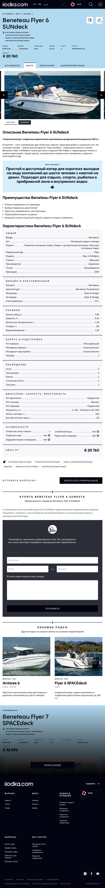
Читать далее (52, 765)
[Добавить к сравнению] (99, 20)
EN (34, 4)
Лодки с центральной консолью (19, 38)
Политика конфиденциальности (45, 884)
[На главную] (15, 4)
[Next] (104, 95)
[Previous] (0, 95)
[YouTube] (97, 873)
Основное (12, 65)
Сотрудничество (52, 879)
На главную (8, 14)
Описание (47, 65)
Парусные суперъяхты (64, 815)
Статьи (7, 804)
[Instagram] (85, 873)
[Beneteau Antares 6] (26, 656)
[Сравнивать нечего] (63, 4)
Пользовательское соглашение (17, 884)
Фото (30, 65)
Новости (8, 800)
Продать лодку (10, 848)
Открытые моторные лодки (17, 35)
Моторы (27, 14)
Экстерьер (11, 122)
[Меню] (100, 4)
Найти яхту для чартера (10, 856)
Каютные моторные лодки (17, 41)
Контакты (20, 879)
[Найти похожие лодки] (90, 20)
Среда (7, 808)
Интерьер (25, 122)
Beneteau (7, 49)
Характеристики (73, 65)
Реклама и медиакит (35, 879)
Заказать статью (11, 861)
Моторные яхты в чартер (39, 845)
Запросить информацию (81, 480)
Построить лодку (11, 852)
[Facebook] (91, 873)
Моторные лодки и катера (16, 32)
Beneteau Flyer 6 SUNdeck (27, 467)
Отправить (52, 608)
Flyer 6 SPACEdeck (71, 683)
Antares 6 (11, 683)
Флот (18, 14)
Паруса (35, 804)
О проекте (9, 879)
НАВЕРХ (90, 784)
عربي (46, 4)
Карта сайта (66, 884)
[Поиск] (90, 4)
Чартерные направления (37, 851)
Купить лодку (10, 844)
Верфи (34, 808)
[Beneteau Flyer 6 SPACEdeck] (78, 656)
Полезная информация (64, 821)
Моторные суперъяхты (64, 809)
